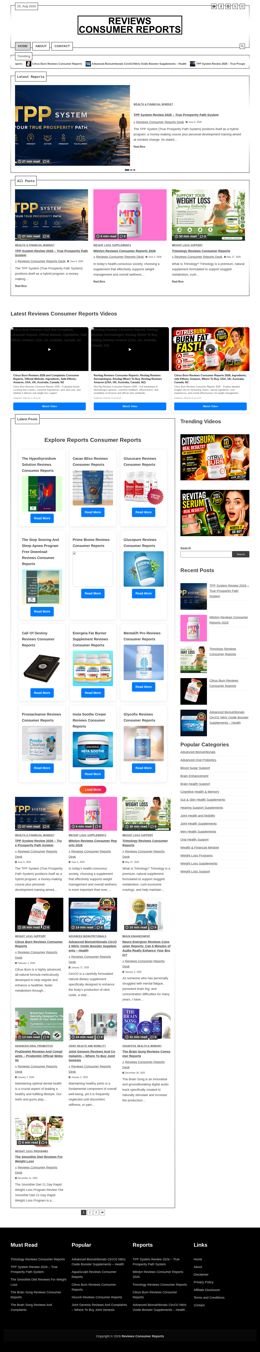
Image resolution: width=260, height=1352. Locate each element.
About (41, 46)
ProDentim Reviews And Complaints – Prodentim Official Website (39, 1056)
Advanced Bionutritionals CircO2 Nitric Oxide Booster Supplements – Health (49, 63)
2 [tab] (131, 170)
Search (185, 548)
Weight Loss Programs (31, 1151)
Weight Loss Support (187, 245)
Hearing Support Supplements (201, 807)
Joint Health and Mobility (87, 1046)
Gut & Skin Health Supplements (202, 799)
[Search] (242, 46)
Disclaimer (201, 1274)
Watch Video (49, 406)
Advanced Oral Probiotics (34, 1046)
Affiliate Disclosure (207, 1290)
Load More (93, 789)
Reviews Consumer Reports (143, 1336)
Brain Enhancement (136, 936)
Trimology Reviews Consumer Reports (201, 251)
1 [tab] (127, 170)
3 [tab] (134, 170)
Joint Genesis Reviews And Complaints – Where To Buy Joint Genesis (92, 1056)
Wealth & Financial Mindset (153, 104)
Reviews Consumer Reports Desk (160, 122)
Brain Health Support (195, 784)
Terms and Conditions (209, 1297)
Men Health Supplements (198, 831)
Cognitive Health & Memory (142, 1046)
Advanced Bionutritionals (87, 936)
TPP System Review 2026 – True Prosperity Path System (141, 63)
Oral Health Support (194, 839)
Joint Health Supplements (198, 823)
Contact (62, 46)
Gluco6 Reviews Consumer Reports (97, 1297)
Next (102, 1212)
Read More (139, 146)
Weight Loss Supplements (112, 245)
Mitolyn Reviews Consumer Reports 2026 (211, 63)
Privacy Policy (203, 1282)
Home (23, 46)
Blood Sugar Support (195, 768)
